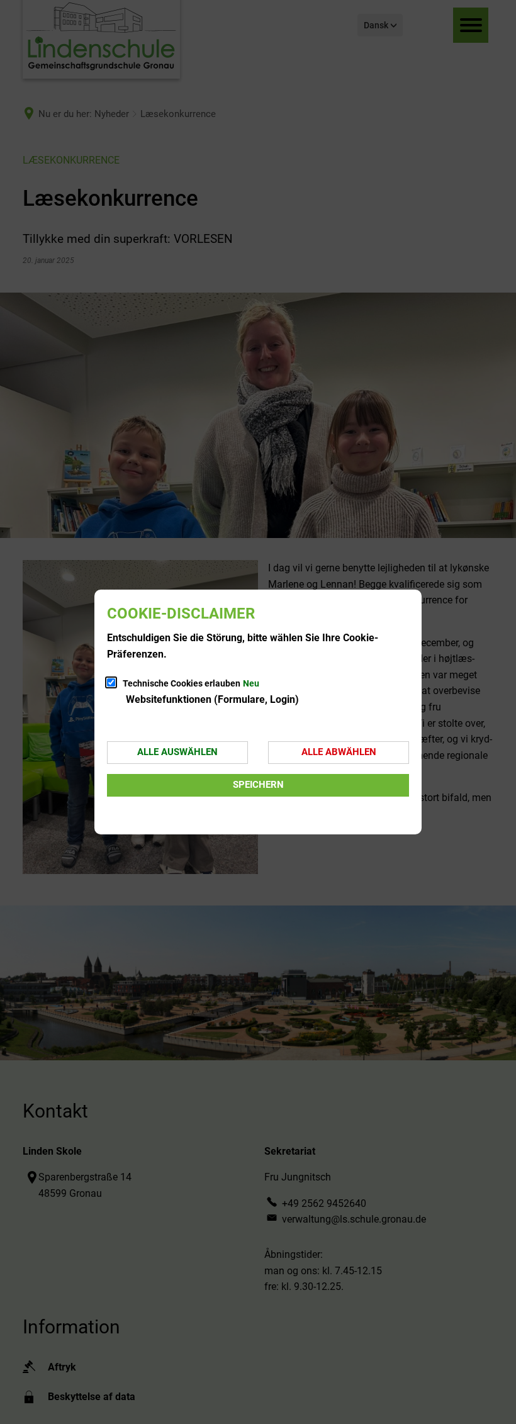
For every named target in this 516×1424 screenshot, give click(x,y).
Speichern (258, 784)
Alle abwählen (338, 752)
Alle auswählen (177, 752)
